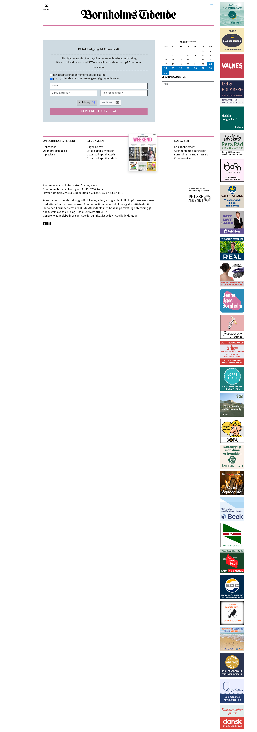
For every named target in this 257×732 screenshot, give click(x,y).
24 (165, 68)
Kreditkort (108, 102)
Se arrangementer (174, 77)
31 (165, 73)
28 (195, 68)
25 (173, 68)
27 (188, 68)
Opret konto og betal (99, 111)
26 (180, 68)
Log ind (46, 9)
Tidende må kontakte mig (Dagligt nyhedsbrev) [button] (90, 78)
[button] (212, 6)
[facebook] (45, 223)
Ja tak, (86, 79)
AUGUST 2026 (188, 42)
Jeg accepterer (79, 75)
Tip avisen (49, 154)
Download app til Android (102, 158)
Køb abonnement (184, 147)
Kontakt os (49, 147)
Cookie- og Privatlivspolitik (97, 216)
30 (210, 68)
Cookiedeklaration (126, 216)
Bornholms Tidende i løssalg (191, 154)
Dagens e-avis (95, 147)
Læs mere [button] (99, 67)
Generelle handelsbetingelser (61, 216)
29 (203, 68)
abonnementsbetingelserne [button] (88, 75)
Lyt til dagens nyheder (100, 151)
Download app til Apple (101, 154)
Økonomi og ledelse (55, 151)
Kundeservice (182, 158)
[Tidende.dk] (128, 14)
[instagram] (49, 223)
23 (210, 64)
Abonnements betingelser (190, 151)
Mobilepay (85, 102)
